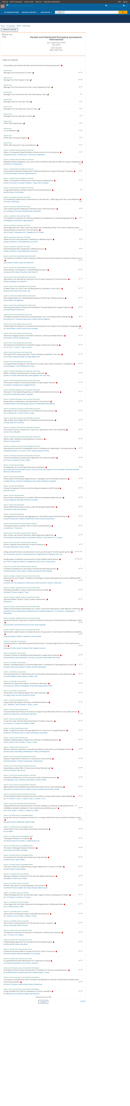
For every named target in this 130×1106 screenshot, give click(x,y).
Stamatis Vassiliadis (23, 954)
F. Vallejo (32, 723)
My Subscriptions (11, 12)
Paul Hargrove (48, 469)
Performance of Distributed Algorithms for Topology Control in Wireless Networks (35, 479)
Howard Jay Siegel (36, 686)
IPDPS (19, 26)
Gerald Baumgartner (46, 611)
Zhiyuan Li (9, 602)
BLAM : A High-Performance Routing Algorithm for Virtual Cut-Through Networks (35, 730)
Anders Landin (18, 263)
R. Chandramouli (49, 562)
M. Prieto (21, 916)
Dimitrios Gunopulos (31, 500)
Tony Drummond (21, 366)
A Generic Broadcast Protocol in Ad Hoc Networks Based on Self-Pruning (31, 488)
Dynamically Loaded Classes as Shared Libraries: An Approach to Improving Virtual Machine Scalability (43, 632)
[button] (119, 2)
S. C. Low (15, 347)
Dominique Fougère (22, 994)
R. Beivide (25, 723)
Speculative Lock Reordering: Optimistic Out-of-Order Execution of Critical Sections (35, 279)
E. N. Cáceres (18, 897)
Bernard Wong (10, 636)
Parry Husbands (58, 469)
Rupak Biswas (23, 972)
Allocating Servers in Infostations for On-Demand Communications (29, 411)
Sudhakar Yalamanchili (26, 519)
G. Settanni (28, 810)
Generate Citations (9, 29)
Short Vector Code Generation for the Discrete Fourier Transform (29, 923)
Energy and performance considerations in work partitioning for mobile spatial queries (37, 552)
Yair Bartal (38, 658)
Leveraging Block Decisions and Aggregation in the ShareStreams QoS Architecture (35, 516)
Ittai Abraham (10, 658)
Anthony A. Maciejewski (21, 686)
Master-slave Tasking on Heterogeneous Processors (23, 439)
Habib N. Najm (30, 822)
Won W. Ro (9, 183)
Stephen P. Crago (31, 183)
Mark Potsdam (33, 972)
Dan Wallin (9, 300)
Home (3, 26)
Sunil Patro (9, 528)
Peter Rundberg (11, 281)
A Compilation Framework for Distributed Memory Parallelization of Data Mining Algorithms (39, 218)
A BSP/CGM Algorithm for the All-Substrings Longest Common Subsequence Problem (36, 895)
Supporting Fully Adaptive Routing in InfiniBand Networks (26, 702)
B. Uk (7, 810)
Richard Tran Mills (25, 667)
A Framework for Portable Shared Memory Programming (25, 857)
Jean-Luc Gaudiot (19, 183)
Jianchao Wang (22, 509)
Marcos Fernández (21, 944)
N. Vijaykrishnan (41, 554)
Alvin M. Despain (43, 183)
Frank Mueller (19, 192)
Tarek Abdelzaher (23, 242)
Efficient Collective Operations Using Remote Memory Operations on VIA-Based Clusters (37, 749)
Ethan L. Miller (19, 907)
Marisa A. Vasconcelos (29, 537)
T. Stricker (20, 810)
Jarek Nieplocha (44, 751)
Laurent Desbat (21, 328)
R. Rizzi (25, 413)
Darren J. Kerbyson (12, 984)
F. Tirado (33, 916)
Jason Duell (38, 469)
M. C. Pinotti (19, 413)
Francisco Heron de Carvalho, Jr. (16, 841)
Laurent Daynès (36, 636)
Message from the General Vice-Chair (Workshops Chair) (25, 94)
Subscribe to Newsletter (52, 2)
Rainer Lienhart (48, 583)
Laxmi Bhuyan (24, 714)
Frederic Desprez (22, 676)
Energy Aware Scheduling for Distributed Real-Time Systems (27, 401)
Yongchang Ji (10, 780)
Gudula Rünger (21, 869)
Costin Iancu (69, 469)
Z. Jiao (31, 799)
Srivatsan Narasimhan (13, 963)
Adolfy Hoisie (23, 984)
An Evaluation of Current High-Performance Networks (24, 467)
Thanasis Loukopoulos (34, 571)
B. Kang (13, 562)
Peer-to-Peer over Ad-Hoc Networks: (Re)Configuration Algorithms (29, 535)
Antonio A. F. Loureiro (55, 537)
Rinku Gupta (10, 751)
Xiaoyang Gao (21, 611)
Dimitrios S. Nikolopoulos (14, 164)
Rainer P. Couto (42, 537)
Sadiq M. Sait (22, 888)
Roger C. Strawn (44, 972)
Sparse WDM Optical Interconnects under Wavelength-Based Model (29, 507)
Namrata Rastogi (22, 404)
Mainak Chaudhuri (21, 272)
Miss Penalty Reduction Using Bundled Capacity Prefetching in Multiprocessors (34, 298)
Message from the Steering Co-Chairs (18, 116)
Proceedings (11, 26)
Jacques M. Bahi (11, 648)
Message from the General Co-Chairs (18, 73)
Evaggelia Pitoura (29, 385)
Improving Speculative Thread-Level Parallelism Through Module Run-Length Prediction (37, 307)
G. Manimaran (18, 232)
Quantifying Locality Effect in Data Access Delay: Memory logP (27, 768)
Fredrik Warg (10, 310)
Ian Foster (18, 695)
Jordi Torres (30, 625)
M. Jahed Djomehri (12, 972)
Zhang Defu (37, 211)
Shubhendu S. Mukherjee (39, 733)
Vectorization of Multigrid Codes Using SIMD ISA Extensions (26, 914)
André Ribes (41, 155)
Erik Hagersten (18, 300)
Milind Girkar (30, 583)
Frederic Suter (33, 676)
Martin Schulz (10, 860)
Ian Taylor (9, 357)
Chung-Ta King (24, 547)
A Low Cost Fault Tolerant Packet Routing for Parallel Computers (28, 721)
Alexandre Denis (11, 155)
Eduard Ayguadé (40, 625)
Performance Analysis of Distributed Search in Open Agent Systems (29, 382)
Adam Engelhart (34, 375)
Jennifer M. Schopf (29, 695)
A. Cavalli (35, 810)
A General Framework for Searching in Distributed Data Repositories (30, 569)
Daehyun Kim (10, 272)
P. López (29, 705)
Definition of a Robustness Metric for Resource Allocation (25, 683)
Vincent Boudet (11, 676)
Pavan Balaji (19, 751)
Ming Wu (17, 432)
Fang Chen (15, 714)
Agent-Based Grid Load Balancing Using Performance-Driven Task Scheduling (33, 787)
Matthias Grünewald (49, 481)
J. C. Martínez (10, 705)
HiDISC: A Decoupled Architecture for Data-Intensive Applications (28, 180)
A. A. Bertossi (10, 413)
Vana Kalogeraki (11, 500)
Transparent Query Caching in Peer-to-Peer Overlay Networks (27, 526)
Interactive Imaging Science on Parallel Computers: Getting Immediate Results (33, 335)
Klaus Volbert (37, 481)
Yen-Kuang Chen (19, 583)
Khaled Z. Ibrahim (11, 592)
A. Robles (23, 705)
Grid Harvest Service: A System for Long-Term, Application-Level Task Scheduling (34, 430)
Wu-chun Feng (45, 375)
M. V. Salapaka (28, 232)
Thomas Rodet (10, 328)
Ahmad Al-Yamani (11, 888)
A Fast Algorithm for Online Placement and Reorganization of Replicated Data (33, 904)
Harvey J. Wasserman (35, 984)
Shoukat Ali (9, 686)
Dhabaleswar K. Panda (30, 751)
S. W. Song (26, 897)
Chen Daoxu (18, 211)
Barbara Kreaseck (11, 451)
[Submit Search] (123, 12)
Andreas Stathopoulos (38, 667)
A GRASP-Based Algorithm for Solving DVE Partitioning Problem (28, 942)
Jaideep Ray (20, 822)
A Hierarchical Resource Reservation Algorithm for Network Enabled (30, 458)
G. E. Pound (9, 799)
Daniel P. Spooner (19, 789)
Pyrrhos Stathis (11, 954)
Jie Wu (8, 490)
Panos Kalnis (21, 571)
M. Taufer (13, 810)
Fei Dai (12, 490)
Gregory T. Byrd (23, 592)
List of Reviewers (10, 131)
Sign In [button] (125, 2)
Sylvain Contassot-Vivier (25, 648)
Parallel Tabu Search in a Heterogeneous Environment (24, 885)
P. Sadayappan (69, 611)
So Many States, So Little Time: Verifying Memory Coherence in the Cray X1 (32, 288)
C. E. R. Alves (9, 897)
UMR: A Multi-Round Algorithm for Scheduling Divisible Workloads (29, 420)
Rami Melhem (50, 404)
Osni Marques (10, 366)
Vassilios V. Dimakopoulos (14, 385)
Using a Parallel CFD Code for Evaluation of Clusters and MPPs (27, 991)
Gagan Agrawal (28, 220)
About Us (39, 2)
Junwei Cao (9, 789)
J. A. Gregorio (17, 723)
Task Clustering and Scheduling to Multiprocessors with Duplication (30, 209)
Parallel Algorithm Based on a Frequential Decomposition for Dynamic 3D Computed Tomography (41, 326)
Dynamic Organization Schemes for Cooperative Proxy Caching (27, 759)
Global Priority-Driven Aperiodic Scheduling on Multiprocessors (28, 239)
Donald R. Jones (24, 338)
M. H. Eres (17, 799)
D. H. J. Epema (19, 935)
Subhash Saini (42, 789)
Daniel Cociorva (11, 611)
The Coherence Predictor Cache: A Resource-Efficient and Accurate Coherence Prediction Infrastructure (43, 258)
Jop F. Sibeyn (23, 878)
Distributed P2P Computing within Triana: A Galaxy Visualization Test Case (32, 354)
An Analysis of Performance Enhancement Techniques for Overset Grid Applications (35, 970)
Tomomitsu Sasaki (21, 319)
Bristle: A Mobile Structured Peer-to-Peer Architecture (24, 544)
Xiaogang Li (9, 220)
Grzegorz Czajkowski (23, 636)
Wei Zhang (30, 780)
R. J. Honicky (9, 907)
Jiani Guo (8, 714)
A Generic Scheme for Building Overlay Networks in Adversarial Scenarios (31, 655)
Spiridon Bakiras (11, 571)
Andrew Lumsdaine (21, 850)
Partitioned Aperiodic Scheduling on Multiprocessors (24, 249)
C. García (8, 916)
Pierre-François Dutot (13, 441)
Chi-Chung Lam (59, 611)
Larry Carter (22, 451)
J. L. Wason (24, 799)
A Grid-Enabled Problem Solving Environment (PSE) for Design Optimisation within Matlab (38, 796)
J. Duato (35, 705)
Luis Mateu (9, 831)
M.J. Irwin (59, 554)
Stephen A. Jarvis (31, 789)
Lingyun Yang (10, 695)
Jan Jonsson (34, 242)
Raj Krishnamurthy (12, 519)
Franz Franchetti (11, 925)
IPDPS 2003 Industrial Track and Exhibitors (20, 145)
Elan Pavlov (56, 658)
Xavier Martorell (19, 625)
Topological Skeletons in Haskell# (16, 838)
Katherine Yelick (15, 472)
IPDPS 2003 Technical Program (15, 138)
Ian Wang (28, 357)
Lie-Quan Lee (10, 850)
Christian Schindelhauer (24, 481)
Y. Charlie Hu (18, 528)
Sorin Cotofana (35, 954)
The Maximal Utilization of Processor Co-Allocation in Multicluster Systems (32, 932)
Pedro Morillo (10, 944)
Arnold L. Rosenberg (12, 202)
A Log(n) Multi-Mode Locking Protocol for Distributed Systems (27, 190)
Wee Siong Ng (47, 571)
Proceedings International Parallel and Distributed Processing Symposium (32, 65)
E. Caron (8, 460)
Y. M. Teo (9, 347)
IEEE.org (5, 2)
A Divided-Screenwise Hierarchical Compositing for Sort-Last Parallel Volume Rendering (37, 317)
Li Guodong (9, 211)
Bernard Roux (34, 994)
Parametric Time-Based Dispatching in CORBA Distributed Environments (31, 392)
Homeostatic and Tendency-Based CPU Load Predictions (25, 693)
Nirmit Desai (10, 192)
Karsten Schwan (39, 519)
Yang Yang (9, 422)
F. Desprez (15, 460)
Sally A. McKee (20, 860)
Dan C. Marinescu (21, 780)
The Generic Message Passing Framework (19, 848)
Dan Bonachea (20, 469)
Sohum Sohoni (26, 963)
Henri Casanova (18, 422)
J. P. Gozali (28, 347)
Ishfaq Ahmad (37, 761)
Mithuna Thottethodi (13, 733)
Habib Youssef (42, 888)
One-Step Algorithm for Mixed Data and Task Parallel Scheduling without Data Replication (38, 674)
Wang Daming (27, 211)
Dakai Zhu (32, 404)
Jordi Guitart (10, 625)
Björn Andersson (11, 242)
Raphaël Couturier (39, 648)
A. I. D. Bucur (10, 935)
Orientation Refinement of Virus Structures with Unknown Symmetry (30, 777)
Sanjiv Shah (57, 583)
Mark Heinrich (33, 272)
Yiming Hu (34, 963)
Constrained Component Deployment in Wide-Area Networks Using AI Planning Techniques (38, 171)
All (59, 12)
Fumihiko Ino (10, 319)
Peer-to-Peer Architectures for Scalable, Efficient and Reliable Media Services (33, 497)
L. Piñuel (27, 916)
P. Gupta (31, 413)
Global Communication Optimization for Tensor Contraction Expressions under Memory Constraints (42, 609)
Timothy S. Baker (40, 780)
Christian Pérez (22, 155)
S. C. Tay (21, 347)
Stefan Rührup (10, 481)
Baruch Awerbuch (21, 658)
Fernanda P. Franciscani (13, 537)
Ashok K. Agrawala (27, 394)
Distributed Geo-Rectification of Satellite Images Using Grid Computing (31, 345)
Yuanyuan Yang (11, 509)
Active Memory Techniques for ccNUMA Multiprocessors (25, 270)
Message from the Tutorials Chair (16, 102)
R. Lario (14, 916)
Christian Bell (10, 469)
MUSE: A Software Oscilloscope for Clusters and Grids (24, 373)
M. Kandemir (51, 554)
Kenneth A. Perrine (12, 338)
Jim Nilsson (9, 263)
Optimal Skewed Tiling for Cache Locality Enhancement (25, 599)
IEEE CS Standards (16, 2)
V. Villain (27, 460)
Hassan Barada (32, 888)
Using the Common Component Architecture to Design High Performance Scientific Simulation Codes (42, 817)
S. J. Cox (43, 799)
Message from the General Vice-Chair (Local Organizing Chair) (27, 87)
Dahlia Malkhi (47, 658)
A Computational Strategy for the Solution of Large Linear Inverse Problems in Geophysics (38, 364)
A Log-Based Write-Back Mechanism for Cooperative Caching (27, 961)
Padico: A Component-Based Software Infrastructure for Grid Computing (31, 152)
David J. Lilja (26, 291)
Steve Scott (18, 291)
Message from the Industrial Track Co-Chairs (21, 109)
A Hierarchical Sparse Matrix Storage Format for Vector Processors (29, 951)
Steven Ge (38, 583)
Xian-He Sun (10, 432)
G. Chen (8, 562)
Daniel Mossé (40, 404)
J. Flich (17, 705)
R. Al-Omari (9, 232)
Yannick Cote (30, 469)
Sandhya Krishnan (32, 611)
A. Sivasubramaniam (28, 554)
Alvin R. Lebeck (25, 733)
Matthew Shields (18, 357)
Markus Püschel (22, 925)
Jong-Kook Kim (47, 686)
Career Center (28, 2)
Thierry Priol (32, 155)
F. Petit (21, 460)
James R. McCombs (12, 667)
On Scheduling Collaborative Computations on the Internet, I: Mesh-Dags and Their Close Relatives (41, 199)
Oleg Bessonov (11, 994)
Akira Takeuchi (33, 319)
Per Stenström (29, 263)
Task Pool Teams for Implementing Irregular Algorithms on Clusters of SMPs (33, 867)
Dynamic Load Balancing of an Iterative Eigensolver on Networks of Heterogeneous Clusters (39, 664)
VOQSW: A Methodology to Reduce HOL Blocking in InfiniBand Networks (31, 740)
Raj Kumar (33, 714)
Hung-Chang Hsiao (12, 547)
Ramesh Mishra (11, 404)
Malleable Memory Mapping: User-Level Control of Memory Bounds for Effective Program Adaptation (42, 162)
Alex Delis (20, 500)
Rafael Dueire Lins (33, 841)
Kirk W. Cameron (11, 770)
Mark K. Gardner (11, 375)
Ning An (18, 554)
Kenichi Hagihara (44, 319)
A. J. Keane (36, 799)
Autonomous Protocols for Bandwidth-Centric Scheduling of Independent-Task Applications (39, 448)
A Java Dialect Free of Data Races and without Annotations (26, 829)
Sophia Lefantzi (11, 822)
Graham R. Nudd (53, 789)
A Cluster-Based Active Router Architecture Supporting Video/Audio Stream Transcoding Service (40, 712)
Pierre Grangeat (32, 328)
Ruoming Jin (18, 220)
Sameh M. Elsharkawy (13, 394)
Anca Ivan (21, 173)
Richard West (50, 519)
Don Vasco (31, 366)
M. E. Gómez (10, 742)
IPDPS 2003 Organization (13, 123)
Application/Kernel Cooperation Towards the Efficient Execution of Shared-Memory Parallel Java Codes (43, 620)
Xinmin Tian (9, 583)
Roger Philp (36, 357)
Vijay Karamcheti (30, 173)
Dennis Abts (10, 291)
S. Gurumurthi (10, 554)
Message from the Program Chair (16, 80)
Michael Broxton (22, 375)
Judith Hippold (10, 869)
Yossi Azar (31, 658)
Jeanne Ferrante (43, 451)
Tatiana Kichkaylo (11, 173)
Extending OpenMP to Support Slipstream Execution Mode (26, 590)
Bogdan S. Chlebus (12, 878)
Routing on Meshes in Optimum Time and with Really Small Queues (29, 876)
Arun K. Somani (39, 232)
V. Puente (9, 723)
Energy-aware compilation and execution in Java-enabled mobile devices (31, 559)
